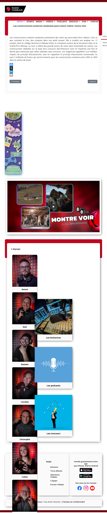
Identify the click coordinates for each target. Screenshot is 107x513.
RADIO (39, 21)
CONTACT (95, 21)
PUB (84, 21)
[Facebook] (53, 64)
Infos (105, 36)
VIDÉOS (49, 21)
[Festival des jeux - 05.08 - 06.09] (11, 143)
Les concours (53, 433)
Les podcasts (53, 385)
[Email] (53, 74)
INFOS (20, 21)
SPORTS (30, 21)
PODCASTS (62, 21)
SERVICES (73, 21)
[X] (53, 68)
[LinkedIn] (53, 71)
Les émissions (53, 337)
